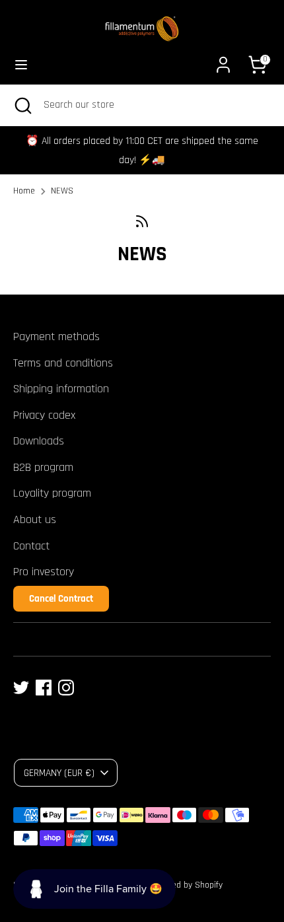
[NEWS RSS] (142, 221)
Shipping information (61, 388)
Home (24, 191)
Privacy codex (44, 415)
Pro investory (43, 571)
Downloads (38, 440)
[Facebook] (44, 687)
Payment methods (56, 336)
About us (34, 519)
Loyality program (52, 493)
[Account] (223, 60)
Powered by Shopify (186, 885)
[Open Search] (22, 105)
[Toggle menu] (21, 64)
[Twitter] (21, 687)
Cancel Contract (61, 598)
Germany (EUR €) (59, 772)
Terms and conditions (63, 363)
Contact (31, 545)
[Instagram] (66, 687)
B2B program (43, 467)
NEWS (62, 191)
